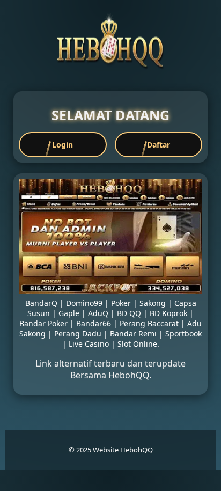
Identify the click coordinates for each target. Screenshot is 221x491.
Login (62, 145)
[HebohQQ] (110, 66)
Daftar (158, 145)
